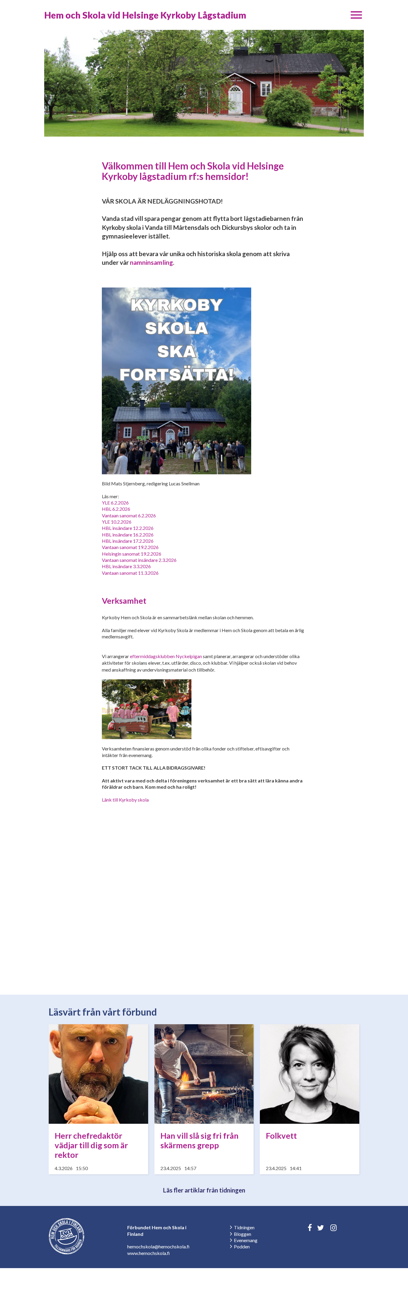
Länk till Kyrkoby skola (125, 799)
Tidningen (244, 1227)
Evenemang (245, 1240)
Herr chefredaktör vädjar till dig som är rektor (91, 1145)
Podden (242, 1246)
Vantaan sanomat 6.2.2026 (129, 515)
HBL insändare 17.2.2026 (128, 541)
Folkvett (281, 1135)
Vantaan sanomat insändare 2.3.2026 (139, 560)
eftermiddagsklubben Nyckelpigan (166, 656)
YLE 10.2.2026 (116, 522)
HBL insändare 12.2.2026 (128, 528)
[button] (356, 14)
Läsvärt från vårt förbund (103, 1012)
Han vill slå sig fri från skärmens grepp (199, 1140)
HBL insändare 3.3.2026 (126, 566)
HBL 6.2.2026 (116, 509)
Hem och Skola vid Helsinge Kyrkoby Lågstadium (145, 14)
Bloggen (242, 1234)
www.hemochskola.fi (148, 1253)
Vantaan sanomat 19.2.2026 (130, 547)
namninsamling (151, 262)
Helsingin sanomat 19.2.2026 (131, 553)
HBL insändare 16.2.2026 (128, 534)
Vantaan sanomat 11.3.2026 (130, 573)
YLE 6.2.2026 (115, 502)
